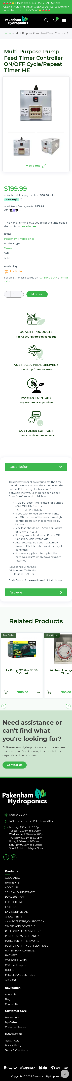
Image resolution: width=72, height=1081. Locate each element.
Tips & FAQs (12, 1040)
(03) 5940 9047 (48, 277)
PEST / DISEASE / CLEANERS (22, 936)
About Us (10, 994)
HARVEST (11, 955)
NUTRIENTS (12, 882)
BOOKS (9, 970)
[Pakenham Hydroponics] (36, 800)
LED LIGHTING (14, 902)
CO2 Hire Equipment (17, 965)
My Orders (11, 1022)
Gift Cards (10, 979)
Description (19, 467)
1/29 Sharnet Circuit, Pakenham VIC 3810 (33, 821)
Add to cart (37, 294)
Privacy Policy (13, 1045)
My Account (12, 1017)
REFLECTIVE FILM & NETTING (23, 931)
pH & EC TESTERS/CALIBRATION (25, 921)
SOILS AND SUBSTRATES (20, 892)
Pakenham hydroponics (19, 238)
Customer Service (15, 1027)
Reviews (16, 592)
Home (7, 33)
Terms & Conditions (16, 1050)
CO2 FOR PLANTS (16, 960)
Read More (29, 226)
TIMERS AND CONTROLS (20, 926)
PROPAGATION (14, 897)
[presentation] (4, 706)
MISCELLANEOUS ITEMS (20, 974)
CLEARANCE (12, 877)
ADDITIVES (12, 887)
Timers (8, 248)
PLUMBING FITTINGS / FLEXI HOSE (26, 945)
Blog (8, 999)
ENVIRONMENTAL (16, 911)
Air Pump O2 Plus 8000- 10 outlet (22, 672)
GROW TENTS (13, 916)
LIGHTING (11, 906)
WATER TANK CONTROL (19, 950)
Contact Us (14, 765)
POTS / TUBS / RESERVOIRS (22, 940)
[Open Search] (46, 20)
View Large (33, 165)
